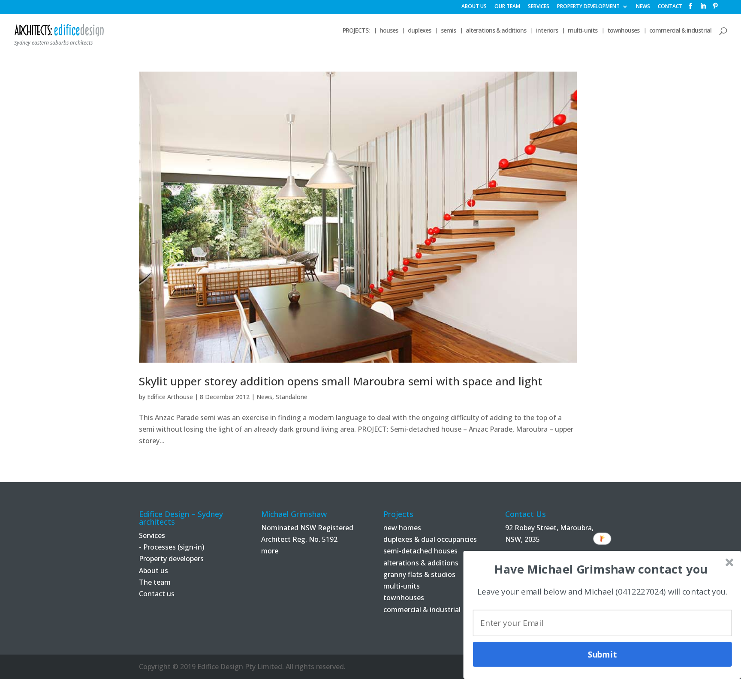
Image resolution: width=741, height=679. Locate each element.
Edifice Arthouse (170, 397)
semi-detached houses (420, 551)
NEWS (643, 7)
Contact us (157, 593)
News (264, 397)
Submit (602, 654)
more (269, 551)
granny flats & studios (419, 574)
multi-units (582, 30)
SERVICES (538, 7)
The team (155, 582)
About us (153, 570)
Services (152, 535)
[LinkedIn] (703, 8)
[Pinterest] (715, 8)
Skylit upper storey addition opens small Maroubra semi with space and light (340, 381)
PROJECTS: (356, 30)
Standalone (291, 397)
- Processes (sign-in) (171, 547)
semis (448, 30)
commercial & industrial (680, 30)
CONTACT (670, 7)
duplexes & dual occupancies (430, 539)
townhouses (623, 30)
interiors (547, 30)
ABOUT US (474, 7)
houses (389, 30)
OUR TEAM (507, 7)
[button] (600, 569)
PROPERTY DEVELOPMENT (588, 7)
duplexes (419, 30)
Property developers (171, 558)
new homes (402, 527)
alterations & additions (496, 30)
